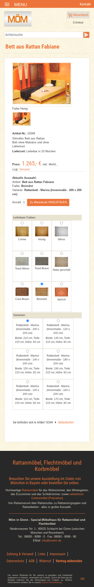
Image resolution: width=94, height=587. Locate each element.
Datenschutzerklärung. (52, 582)
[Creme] (22, 231)
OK (82, 578)
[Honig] (41, 231)
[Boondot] (41, 292)
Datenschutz (15, 561)
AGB (32, 561)
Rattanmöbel (30, 490)
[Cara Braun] (22, 292)
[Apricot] (61, 292)
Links (41, 554)
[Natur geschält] (61, 262)
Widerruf (45, 561)
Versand (24, 169)
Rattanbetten (66, 422)
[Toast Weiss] (22, 261)
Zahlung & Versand (20, 554)
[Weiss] (61, 231)
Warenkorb (80, 15)
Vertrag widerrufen (69, 561)
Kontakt (85, 4)
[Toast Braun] (41, 261)
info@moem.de (51, 540)
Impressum (57, 554)
